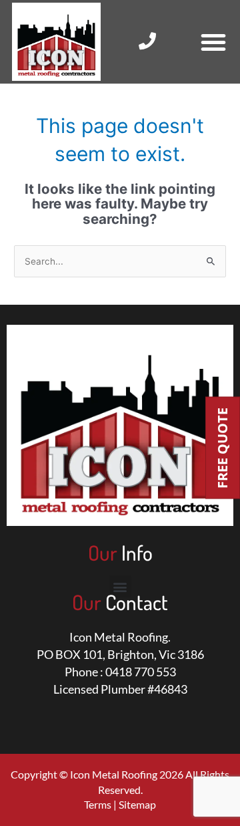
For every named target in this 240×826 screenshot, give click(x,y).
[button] (213, 42)
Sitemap (137, 804)
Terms (97, 804)
